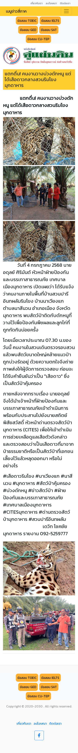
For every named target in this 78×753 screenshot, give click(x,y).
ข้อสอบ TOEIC (27, 20)
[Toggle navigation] (66, 11)
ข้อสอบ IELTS (50, 20)
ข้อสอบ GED (28, 29)
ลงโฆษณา (40, 723)
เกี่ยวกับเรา (24, 723)
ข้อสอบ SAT (49, 29)
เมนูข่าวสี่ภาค (16, 11)
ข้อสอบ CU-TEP (38, 39)
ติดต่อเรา (55, 723)
